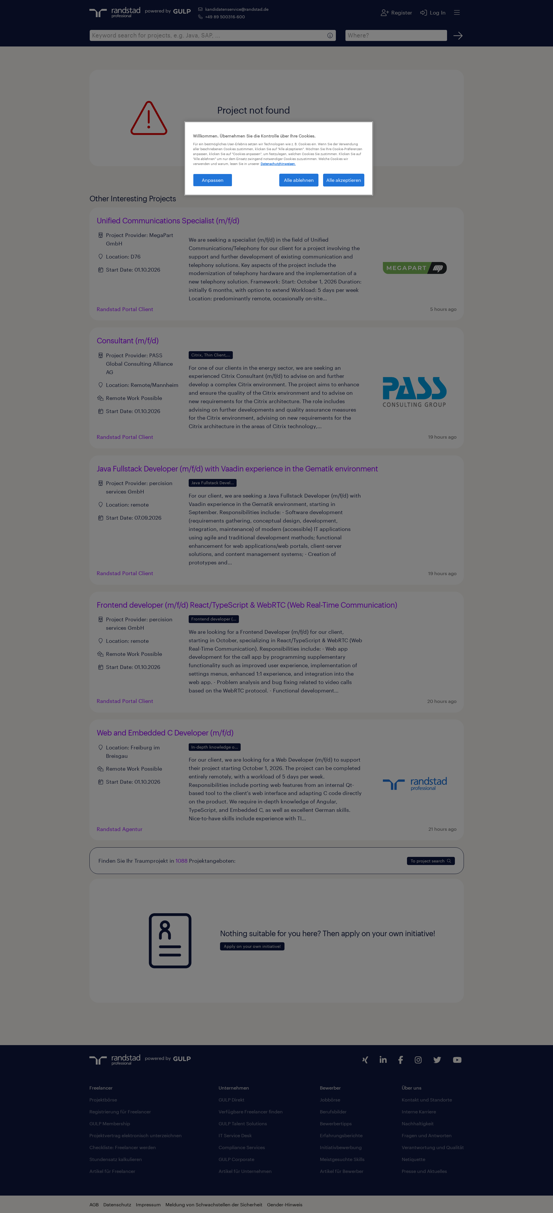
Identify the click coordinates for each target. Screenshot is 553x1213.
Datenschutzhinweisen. (278, 164)
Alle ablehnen (299, 180)
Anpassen (213, 180)
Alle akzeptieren (343, 180)
